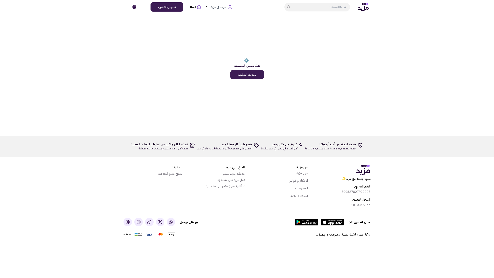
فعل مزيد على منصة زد (231, 180)
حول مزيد (302, 173)
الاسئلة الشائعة (299, 196)
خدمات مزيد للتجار (234, 173)
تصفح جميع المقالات (170, 173)
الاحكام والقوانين (298, 180)
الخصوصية (301, 188)
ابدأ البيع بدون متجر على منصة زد (225, 186)
